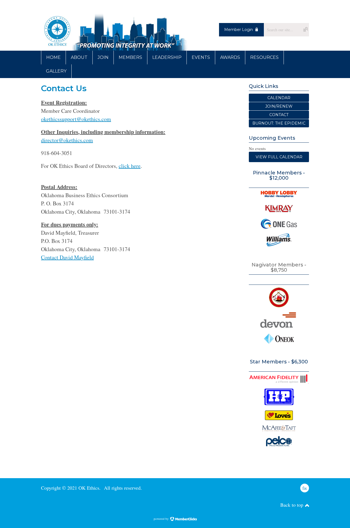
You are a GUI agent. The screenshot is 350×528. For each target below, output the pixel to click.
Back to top (292, 504)
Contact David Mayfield (67, 257)
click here (130, 166)
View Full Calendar (279, 156)
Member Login (238, 29)
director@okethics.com (67, 140)
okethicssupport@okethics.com (76, 119)
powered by (162, 518)
